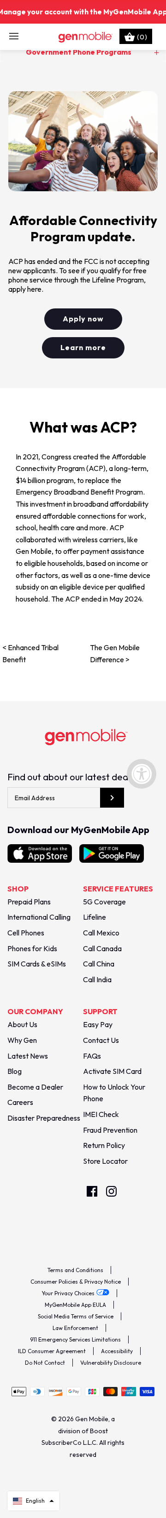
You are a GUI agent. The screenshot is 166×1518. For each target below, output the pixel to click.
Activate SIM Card (112, 1071)
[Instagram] (111, 1191)
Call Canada (102, 948)
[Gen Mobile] (83, 36)
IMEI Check (101, 1114)
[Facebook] (92, 1191)
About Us (22, 1024)
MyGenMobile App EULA (75, 1304)
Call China (98, 963)
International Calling (39, 917)
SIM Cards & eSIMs (36, 963)
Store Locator (105, 1161)
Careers (20, 1102)
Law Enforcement (75, 1327)
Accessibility (117, 1351)
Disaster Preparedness (43, 1118)
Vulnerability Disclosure (110, 1362)
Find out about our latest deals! (71, 777)
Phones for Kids (32, 948)
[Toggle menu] (14, 36)
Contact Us (101, 1040)
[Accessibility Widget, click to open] (141, 774)
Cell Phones (25, 932)
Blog (14, 1071)
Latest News (27, 1055)
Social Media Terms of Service (75, 1316)
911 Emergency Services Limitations (75, 1339)
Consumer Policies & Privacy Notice (75, 1281)
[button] (33, 1501)
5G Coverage (104, 901)
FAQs (92, 1055)
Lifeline (94, 917)
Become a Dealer (35, 1086)
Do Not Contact (45, 1362)
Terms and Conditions (75, 1270)
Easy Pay (98, 1024)
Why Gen (22, 1040)
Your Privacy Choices (68, 1293)
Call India (97, 979)
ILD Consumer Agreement (52, 1351)
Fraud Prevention (110, 1130)
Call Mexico (101, 932)
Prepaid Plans (29, 901)
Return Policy (104, 1145)
